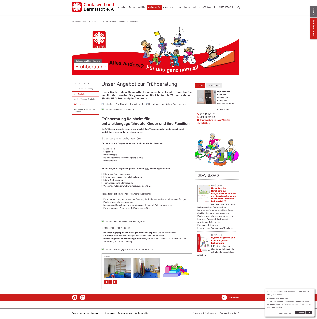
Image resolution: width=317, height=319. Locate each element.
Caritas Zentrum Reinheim (84, 99)
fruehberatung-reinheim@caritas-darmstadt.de (214, 121)
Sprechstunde (213, 85)
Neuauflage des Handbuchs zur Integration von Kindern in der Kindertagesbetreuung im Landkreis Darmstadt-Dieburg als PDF (223, 194)
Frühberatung (134, 21)
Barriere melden (141, 313)
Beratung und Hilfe (137, 7)
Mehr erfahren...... (286, 313)
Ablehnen (300, 313)
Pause (110, 282)
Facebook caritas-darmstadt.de (74, 297)
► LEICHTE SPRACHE (223, 7)
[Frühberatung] (176, 267)
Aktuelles (122, 7)
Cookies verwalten (80, 313)
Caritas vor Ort (154, 7)
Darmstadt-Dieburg (109, 21)
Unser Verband (205, 7)
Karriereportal (190, 7)
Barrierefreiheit (125, 313)
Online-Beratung (313, 28)
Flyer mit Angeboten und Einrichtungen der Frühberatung (223, 240)
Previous (106, 282)
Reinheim (122, 21)
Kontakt (200, 85)
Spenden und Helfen (172, 7)
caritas (313, 11)
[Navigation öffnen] (74, 94)
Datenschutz (97, 313)
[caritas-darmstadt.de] (93, 7)
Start (84, 21)
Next (115, 282)
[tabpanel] (155, 50)
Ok (309, 313)
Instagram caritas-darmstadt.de (82, 297)
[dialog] (290, 303)
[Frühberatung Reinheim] (117, 268)
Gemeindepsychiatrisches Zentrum (84, 110)
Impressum (110, 313)
